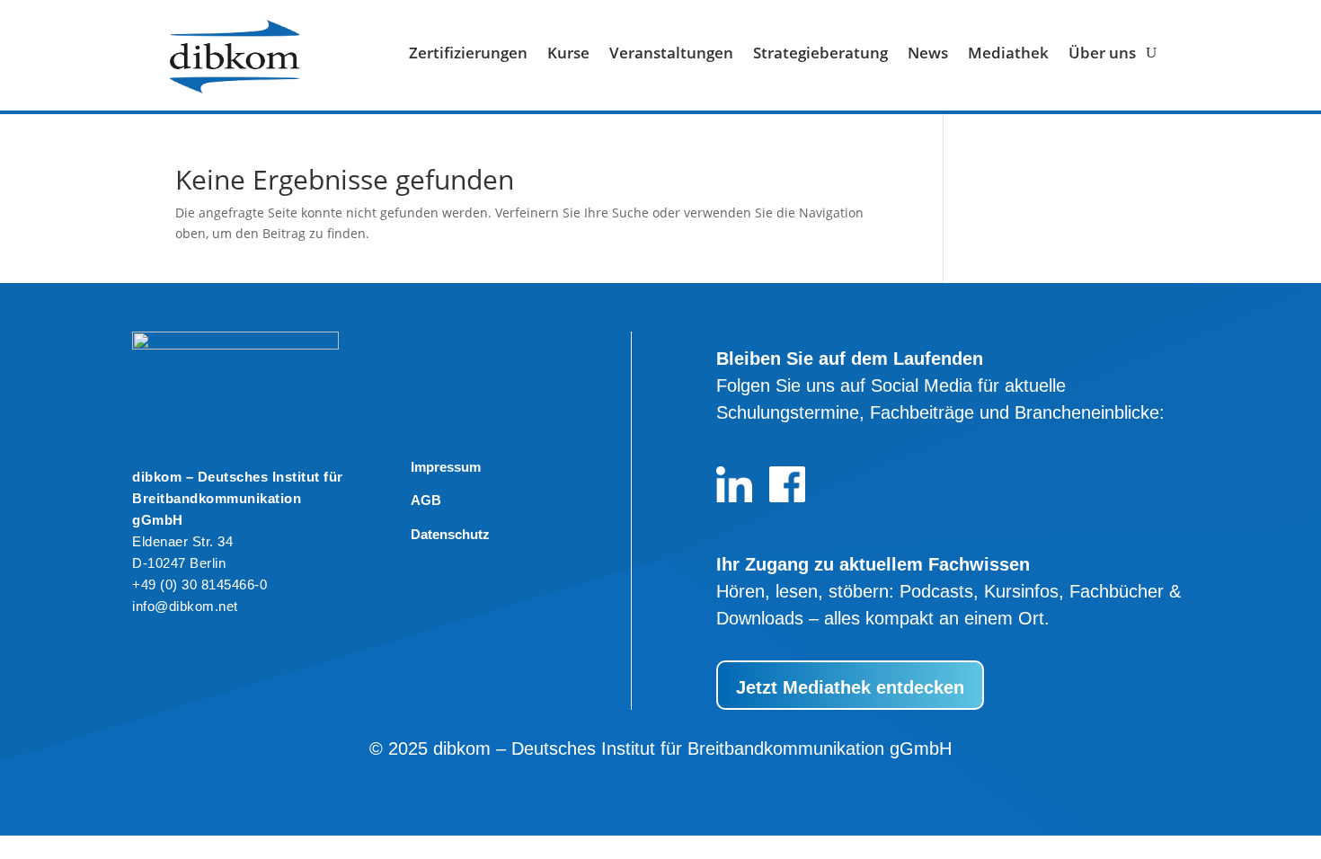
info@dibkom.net (185, 606)
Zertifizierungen (468, 55)
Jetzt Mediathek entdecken (850, 687)
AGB (426, 500)
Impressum (446, 466)
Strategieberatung (820, 55)
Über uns (1102, 55)
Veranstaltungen (671, 55)
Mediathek (1008, 55)
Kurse (568, 55)
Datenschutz (450, 534)
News (928, 55)
